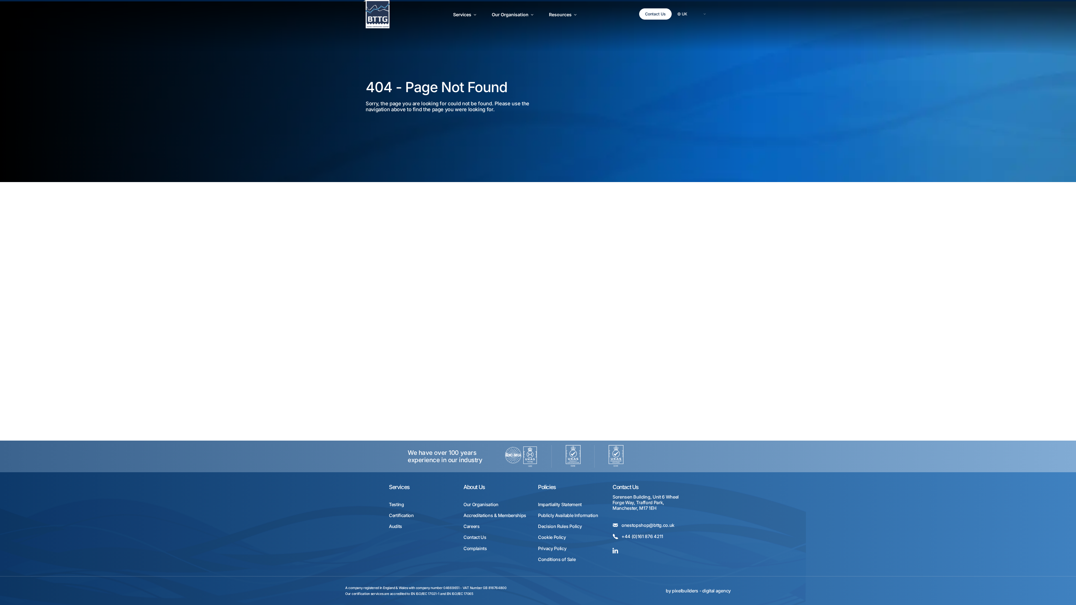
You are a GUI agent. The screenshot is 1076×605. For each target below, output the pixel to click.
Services (399, 487)
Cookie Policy (552, 537)
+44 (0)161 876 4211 (642, 536)
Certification (401, 515)
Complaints (475, 548)
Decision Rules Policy (560, 526)
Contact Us (655, 13)
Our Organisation (480, 504)
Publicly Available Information (568, 515)
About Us (474, 487)
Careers (471, 526)
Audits (395, 526)
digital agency (716, 591)
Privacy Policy (552, 548)
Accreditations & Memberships (494, 515)
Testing (396, 504)
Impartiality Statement (560, 504)
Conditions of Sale (557, 559)
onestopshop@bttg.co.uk (648, 525)
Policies (547, 487)
